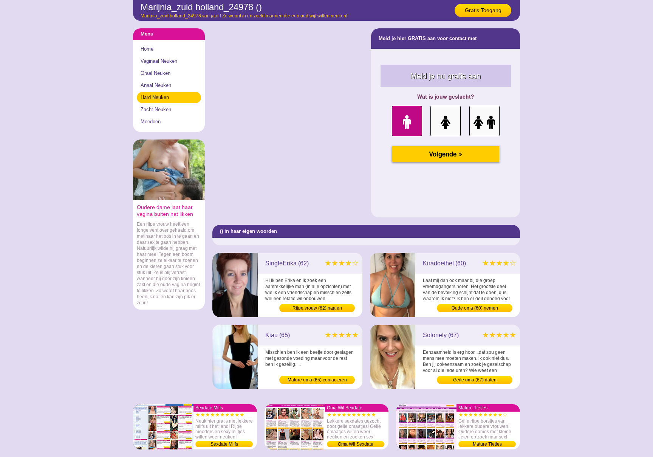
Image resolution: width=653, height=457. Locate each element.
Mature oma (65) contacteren (317, 380)
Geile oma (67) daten (475, 380)
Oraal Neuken (155, 73)
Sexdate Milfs (224, 444)
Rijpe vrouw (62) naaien (317, 308)
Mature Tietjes (487, 444)
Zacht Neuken (156, 109)
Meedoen (151, 121)
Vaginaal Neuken (159, 61)
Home (147, 49)
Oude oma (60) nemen (475, 308)
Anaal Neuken (156, 85)
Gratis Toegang (483, 10)
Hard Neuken (155, 97)
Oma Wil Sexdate (355, 444)
